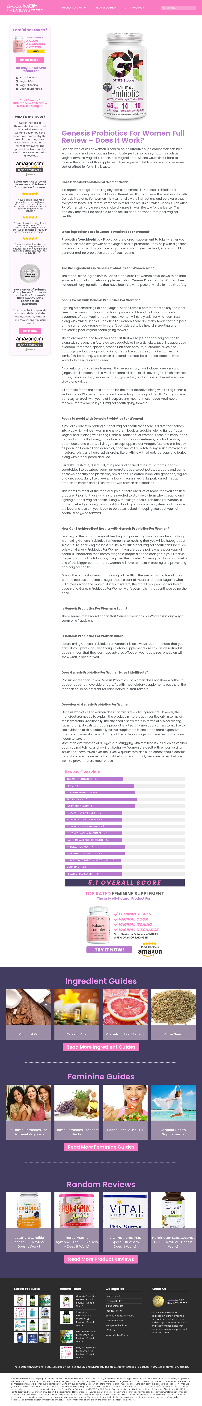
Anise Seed (173, 1034)
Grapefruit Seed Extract (125, 1034)
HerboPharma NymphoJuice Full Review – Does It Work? (77, 1242)
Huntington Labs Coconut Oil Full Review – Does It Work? (173, 1242)
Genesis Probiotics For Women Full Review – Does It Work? (86, 1301)
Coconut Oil (29, 1034)
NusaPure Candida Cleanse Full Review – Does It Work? (28, 1242)
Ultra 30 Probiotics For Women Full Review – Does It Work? (86, 1336)
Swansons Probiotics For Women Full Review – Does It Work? (85, 1319)
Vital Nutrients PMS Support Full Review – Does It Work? (125, 1242)
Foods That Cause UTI (125, 1130)
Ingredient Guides (105, 7)
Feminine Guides (134, 7)
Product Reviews (71, 7)
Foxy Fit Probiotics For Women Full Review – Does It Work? (86, 1352)
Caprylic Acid (76, 1034)
